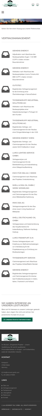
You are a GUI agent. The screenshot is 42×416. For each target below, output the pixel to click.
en (37, 5)
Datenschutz (17, 409)
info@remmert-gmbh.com (11, 372)
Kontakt (5, 397)
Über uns (6, 385)
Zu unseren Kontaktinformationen (17, 319)
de (33, 5)
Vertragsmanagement (10, 388)
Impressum (5, 409)
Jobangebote (7, 393)
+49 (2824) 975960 (9, 375)
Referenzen (6, 395)
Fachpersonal (7, 390)
